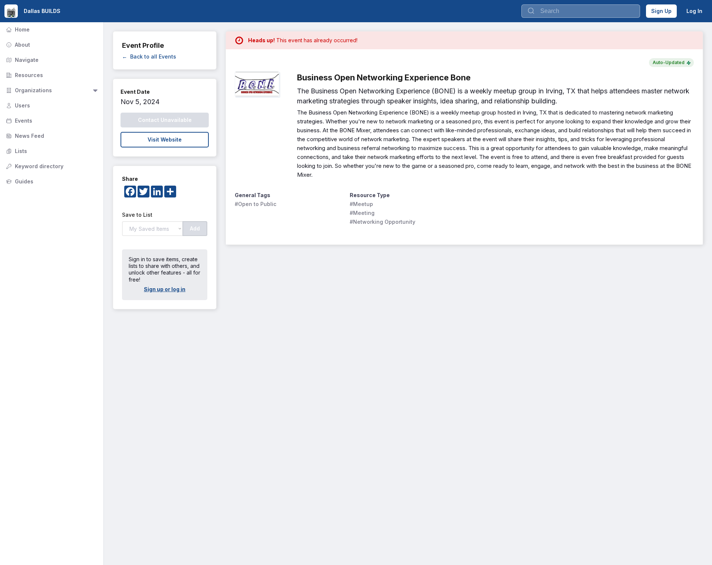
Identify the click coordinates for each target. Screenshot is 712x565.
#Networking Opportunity (382, 222)
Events (18, 120)
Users (17, 105)
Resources (23, 75)
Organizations (28, 90)
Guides (18, 181)
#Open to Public (255, 204)
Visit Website (165, 139)
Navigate (21, 60)
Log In (694, 11)
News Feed (24, 136)
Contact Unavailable (165, 120)
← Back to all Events (149, 56)
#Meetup (361, 204)
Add (195, 228)
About (17, 44)
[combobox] (580, 11)
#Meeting (362, 213)
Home (17, 29)
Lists (15, 151)
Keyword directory (33, 166)
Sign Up (661, 11)
